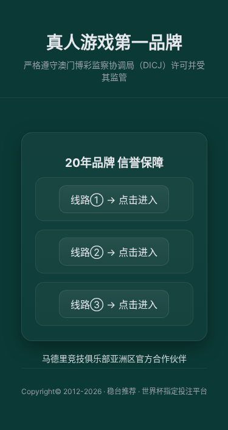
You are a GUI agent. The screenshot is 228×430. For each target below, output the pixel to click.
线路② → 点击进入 (114, 252)
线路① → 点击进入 (114, 200)
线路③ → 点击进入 (114, 304)
